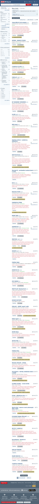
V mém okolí (3, 25)
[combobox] (7, 5)
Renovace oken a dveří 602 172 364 (20, 380)
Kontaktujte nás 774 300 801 (19, 328)
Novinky (34, 484)
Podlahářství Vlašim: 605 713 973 (20, 212)
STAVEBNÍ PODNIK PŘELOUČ (20, 416)
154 (28, 477)
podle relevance (30, 19)
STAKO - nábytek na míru (19, 395)
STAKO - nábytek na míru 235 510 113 (20, 404)
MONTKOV (17, 239)
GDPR (34, 486)
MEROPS (16, 251)
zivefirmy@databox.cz (15, 490)
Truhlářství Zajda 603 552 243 (19, 74)
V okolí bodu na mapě (5, 27)
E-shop (20, 60)
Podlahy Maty (15, 351)
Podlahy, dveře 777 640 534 (30, 315)
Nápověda (34, 482)
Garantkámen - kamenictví (19, 439)
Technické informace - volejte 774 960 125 (21, 392)
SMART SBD (16, 215)
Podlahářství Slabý (17, 202)
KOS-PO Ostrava (17, 155)
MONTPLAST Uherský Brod (20, 289)
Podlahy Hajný (15, 262)
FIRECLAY (17, 77)
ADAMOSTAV (16, 226)
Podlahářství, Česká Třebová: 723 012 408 (21, 359)
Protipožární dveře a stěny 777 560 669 (21, 167)
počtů (7, 57)
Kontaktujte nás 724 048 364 (19, 425)
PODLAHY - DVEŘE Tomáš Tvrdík (20, 306)
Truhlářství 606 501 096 (29, 471)
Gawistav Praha (17, 191)
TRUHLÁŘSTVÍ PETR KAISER (20, 22)
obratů (7, 43)
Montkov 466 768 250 (18, 247)
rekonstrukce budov (22, 218)
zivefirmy (25, 490)
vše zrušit (6, 10)
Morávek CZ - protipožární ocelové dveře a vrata (22, 171)
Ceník (20, 121)
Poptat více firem (16, 18)
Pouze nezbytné (20, 502)
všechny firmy (22, 19)
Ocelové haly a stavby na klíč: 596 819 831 (21, 136)
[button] (26, 1)
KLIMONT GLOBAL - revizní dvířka (20, 383)
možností (6, 84)
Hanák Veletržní (17, 456)
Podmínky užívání (21, 482)
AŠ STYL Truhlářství (17, 428)
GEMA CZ (15, 50)
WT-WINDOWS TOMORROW (20, 102)
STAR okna (16, 89)
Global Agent (16, 319)
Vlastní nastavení (27, 502)
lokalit (7, 24)
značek (7, 100)
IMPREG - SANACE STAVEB (19, 40)
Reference (21, 35)
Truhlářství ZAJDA (18, 66)
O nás (27, 486)
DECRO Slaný (15, 332)
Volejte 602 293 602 (17, 37)
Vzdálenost (3, 29)
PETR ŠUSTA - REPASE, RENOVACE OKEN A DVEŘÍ (22, 372)
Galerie (20, 151)
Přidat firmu (35, 4)
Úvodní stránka (22, 134)
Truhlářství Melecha (17, 463)
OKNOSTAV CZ (17, 270)
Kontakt (20, 446)
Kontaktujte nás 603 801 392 (19, 199)
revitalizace (19, 220)
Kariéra (24, 86)
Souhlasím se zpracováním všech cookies (9, 502)
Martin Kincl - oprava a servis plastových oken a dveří (22, 408)
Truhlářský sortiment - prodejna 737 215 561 (21, 62)
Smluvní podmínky (28, 482)
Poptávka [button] (14, 35)
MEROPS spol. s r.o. (16, 14)
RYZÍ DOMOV (16, 281)
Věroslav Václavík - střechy (19, 362)
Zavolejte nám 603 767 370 (19, 46)
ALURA (16, 114)
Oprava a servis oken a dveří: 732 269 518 (26, 413)
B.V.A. (14, 183)
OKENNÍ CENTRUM (16, 300)
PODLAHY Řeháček (16, 449)
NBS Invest (16, 124)
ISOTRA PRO (16, 341)
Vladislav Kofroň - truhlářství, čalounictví (20, 140)
